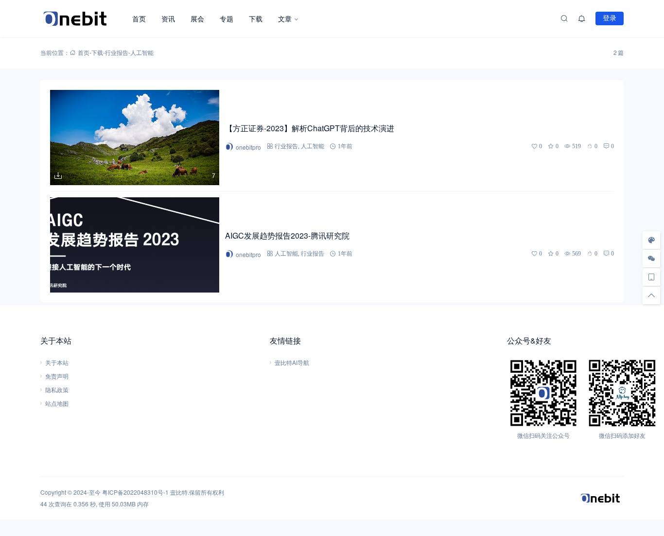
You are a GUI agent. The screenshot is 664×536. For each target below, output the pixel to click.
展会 (197, 18)
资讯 (168, 18)
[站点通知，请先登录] (582, 18)
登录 (609, 18)
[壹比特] (82, 18)
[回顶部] (651, 295)
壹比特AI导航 (292, 362)
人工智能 (312, 146)
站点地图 (57, 403)
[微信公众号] (651, 258)
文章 (285, 18)
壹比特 (179, 492)
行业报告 (116, 52)
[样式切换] (651, 240)
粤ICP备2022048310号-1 (135, 492)
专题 (226, 18)
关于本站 (57, 362)
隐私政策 (57, 389)
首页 (139, 18)
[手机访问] (651, 277)
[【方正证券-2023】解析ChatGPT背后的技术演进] (134, 137)
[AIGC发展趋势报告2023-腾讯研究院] (134, 245)
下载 (255, 18)
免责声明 (57, 376)
